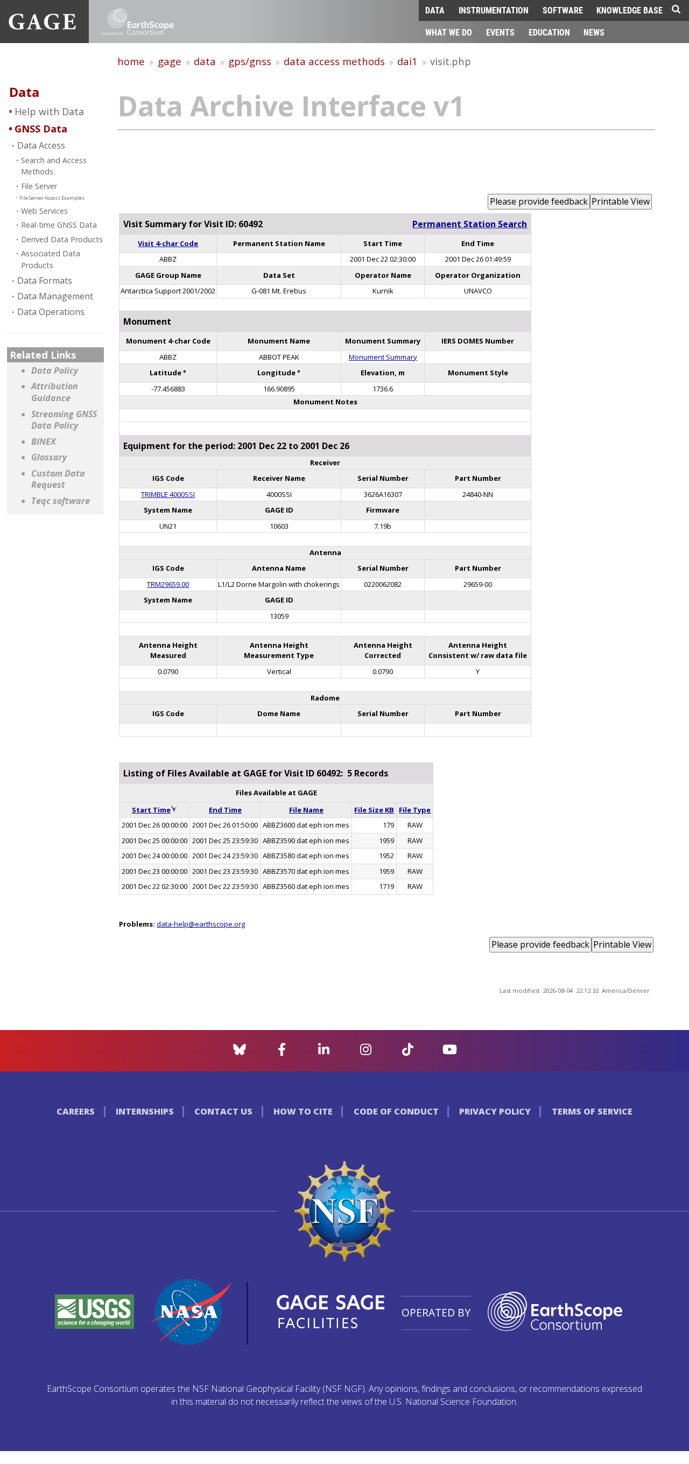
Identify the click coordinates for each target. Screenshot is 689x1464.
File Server (39, 186)
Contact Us (223, 1111)
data (205, 61)
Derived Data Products (62, 239)
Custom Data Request (58, 479)
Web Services (44, 211)
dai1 (407, 61)
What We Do (448, 32)
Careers (76, 1111)
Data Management (55, 296)
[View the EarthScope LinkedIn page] (323, 1053)
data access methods (334, 61)
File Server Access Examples (52, 197)
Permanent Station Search (469, 224)
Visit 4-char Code (168, 243)
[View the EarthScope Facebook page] (282, 1053)
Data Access (41, 145)
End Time (225, 810)
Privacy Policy (495, 1111)
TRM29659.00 (168, 584)
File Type (415, 810)
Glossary (49, 457)
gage (169, 61)
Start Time (151, 810)
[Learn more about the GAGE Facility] (42, 26)
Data (435, 10)
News (593, 32)
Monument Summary (383, 357)
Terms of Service (592, 1111)
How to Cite (303, 1111)
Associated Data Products (50, 259)
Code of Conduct (396, 1111)
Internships (145, 1111)
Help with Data (49, 111)
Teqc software (60, 501)
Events (500, 32)
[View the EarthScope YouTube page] (449, 1053)
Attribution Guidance (54, 392)
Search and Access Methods (54, 166)
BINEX (43, 441)
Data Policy (54, 370)
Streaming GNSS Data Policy (64, 420)
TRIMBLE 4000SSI (168, 494)
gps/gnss (249, 61)
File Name (306, 810)
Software (563, 10)
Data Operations (51, 312)
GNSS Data (41, 128)
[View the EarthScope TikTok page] (407, 1053)
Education (549, 32)
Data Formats (44, 280)
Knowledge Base (629, 10)
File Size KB (374, 810)
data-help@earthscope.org (201, 924)
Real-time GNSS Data (59, 225)
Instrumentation (494, 10)
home (131, 61)
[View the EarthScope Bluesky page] (239, 1053)
